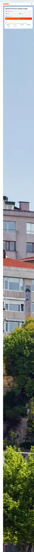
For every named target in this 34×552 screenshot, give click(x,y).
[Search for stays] (1, 8)
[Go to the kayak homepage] (6, 3)
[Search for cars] (1, 10)
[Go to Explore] (1, 15)
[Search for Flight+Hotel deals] (1, 12)
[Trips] (1, 19)
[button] (1, 4)
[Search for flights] (1, 6)
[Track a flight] (1, 16)
